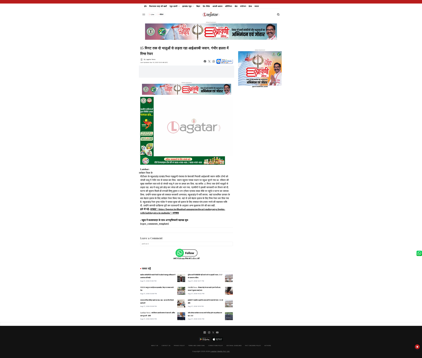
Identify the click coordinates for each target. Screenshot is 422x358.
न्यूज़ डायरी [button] (173, 6)
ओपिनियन (228, 6)
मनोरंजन (243, 6)
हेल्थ (250, 6)
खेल (236, 6)
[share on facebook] (205, 61)
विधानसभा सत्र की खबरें (158, 6)
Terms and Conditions (196, 345)
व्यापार (257, 6)
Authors (267, 345)
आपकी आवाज (217, 6)
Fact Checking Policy (253, 345)
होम (145, 6)
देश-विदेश (206, 6)
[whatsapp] (214, 61)
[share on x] (209, 61)
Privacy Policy (179, 345)
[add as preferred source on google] (224, 61)
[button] (143, 14)
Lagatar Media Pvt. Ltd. (220, 351)
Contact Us (166, 345)
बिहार (198, 6)
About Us (154, 345)
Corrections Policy (215, 345)
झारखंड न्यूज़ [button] (187, 6)
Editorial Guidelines (234, 345)
